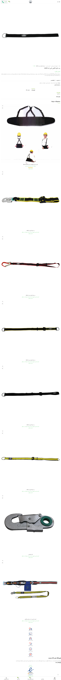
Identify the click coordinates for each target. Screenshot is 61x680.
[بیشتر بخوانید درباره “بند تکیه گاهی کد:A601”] (2, 433)
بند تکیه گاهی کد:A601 (30, 489)
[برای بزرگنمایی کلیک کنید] (58, 674)
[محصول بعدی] (33, 66)
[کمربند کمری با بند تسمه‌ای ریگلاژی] (30, 588)
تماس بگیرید (57, 71)
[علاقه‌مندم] (2, 106)
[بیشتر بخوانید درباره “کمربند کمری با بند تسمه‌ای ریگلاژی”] (2, 563)
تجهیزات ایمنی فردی (54, 66)
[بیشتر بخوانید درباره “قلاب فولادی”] (2, 498)
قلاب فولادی (31, 554)
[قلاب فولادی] (30, 523)
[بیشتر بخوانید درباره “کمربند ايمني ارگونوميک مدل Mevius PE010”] (2, 108)
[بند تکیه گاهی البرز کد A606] (30, 264)
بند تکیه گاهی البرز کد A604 (30, 360)
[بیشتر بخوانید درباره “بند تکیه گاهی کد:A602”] (2, 368)
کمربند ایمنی (48, 66)
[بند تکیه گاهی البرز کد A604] (30, 329)
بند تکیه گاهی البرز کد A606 (30, 295)
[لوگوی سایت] (30, 2)
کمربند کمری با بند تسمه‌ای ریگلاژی (30, 619)
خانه (59, 66)
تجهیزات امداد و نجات (54, 83)
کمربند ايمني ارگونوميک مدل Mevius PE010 (30, 164)
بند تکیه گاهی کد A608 (30, 230)
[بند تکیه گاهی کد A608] (30, 200)
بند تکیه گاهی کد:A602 (30, 425)
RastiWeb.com (30, 676)
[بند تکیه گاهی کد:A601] (30, 459)
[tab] (33, 90)
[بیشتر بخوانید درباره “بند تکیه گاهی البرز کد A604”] (2, 304)
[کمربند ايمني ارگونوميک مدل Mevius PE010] (30, 133)
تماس (6, 1)
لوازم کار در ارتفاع (42, 83)
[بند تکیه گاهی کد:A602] (30, 394)
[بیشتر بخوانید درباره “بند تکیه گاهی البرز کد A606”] (2, 239)
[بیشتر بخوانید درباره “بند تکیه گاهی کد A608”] (2, 174)
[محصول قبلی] (35, 66)
